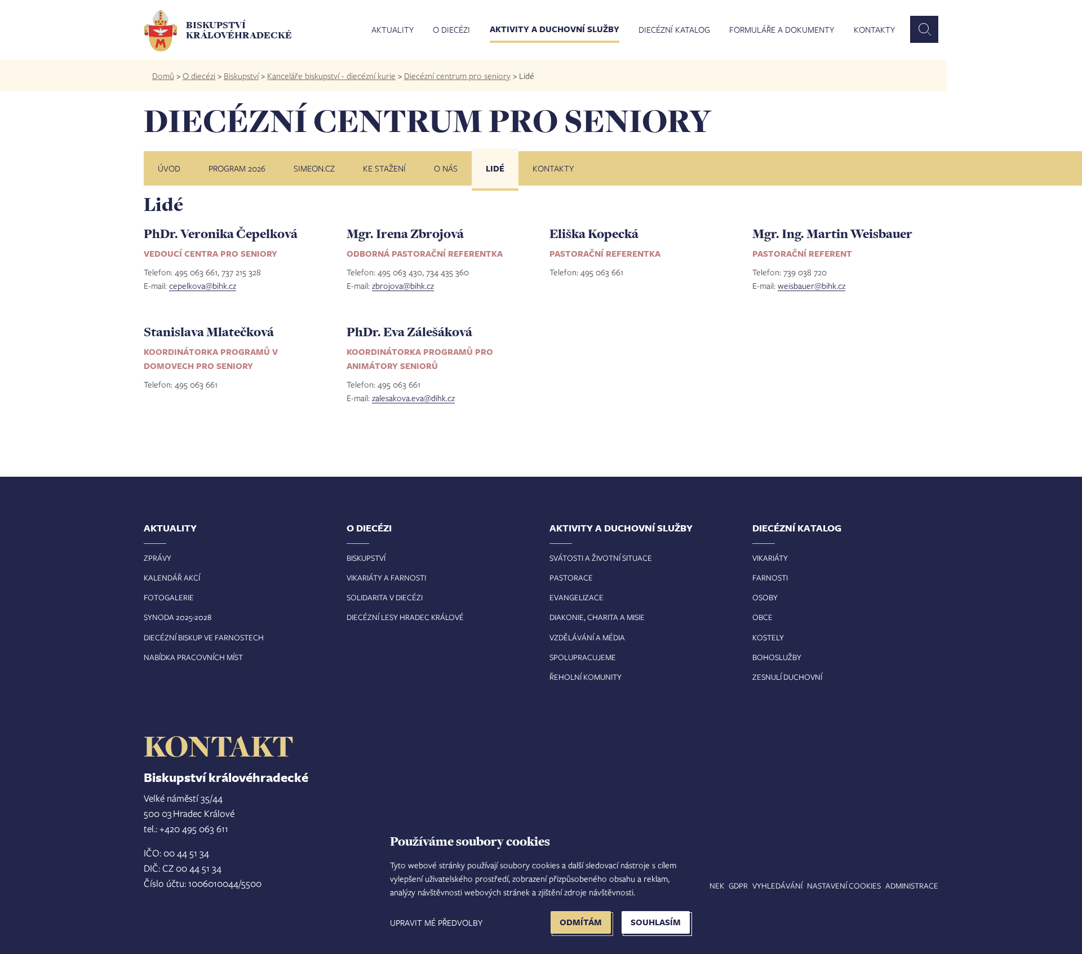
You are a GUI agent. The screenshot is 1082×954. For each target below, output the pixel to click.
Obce (762, 617)
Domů (163, 75)
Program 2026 (237, 168)
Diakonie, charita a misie (597, 617)
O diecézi (451, 30)
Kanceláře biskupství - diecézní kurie (331, 75)
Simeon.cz (314, 168)
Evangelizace (576, 597)
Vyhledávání (777, 885)
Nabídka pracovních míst (193, 657)
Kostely (768, 637)
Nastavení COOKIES (844, 885)
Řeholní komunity (585, 676)
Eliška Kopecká (593, 234)
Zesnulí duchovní (787, 676)
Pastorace (571, 577)
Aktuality (392, 30)
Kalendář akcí (172, 577)
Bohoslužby (776, 657)
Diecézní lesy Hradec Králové (405, 617)
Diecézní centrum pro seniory (457, 75)
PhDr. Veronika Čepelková (221, 234)
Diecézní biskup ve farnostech (204, 637)
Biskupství (241, 75)
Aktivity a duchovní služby (554, 30)
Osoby (765, 597)
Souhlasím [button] (656, 922)
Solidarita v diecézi (385, 597)
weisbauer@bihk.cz (811, 285)
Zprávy (157, 557)
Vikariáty (770, 557)
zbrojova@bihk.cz (403, 285)
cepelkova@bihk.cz (202, 285)
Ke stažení (384, 168)
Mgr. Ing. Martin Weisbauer (832, 234)
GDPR (738, 885)
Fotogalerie (169, 597)
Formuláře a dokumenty (781, 30)
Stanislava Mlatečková (209, 332)
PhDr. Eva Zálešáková (409, 332)
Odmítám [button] (581, 922)
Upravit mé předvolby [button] (436, 922)
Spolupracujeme (582, 657)
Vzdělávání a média (587, 637)
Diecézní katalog (674, 30)
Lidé (495, 168)
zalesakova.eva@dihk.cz (413, 397)
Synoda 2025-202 (175, 617)
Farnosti (770, 577)
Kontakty (874, 30)
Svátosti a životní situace (600, 557)
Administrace (911, 885)
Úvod (169, 168)
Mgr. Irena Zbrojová (405, 234)
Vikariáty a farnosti (386, 577)
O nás (446, 168)
